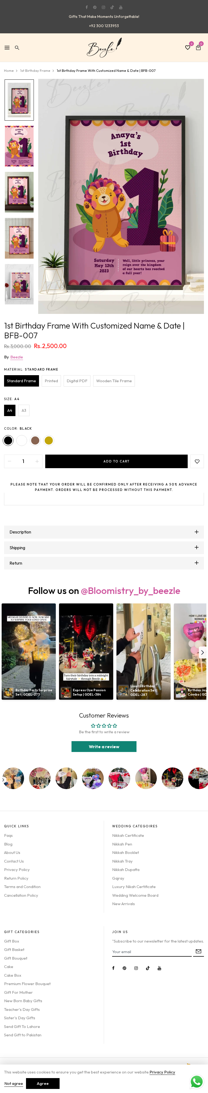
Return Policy (16, 878)
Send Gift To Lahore (22, 1026)
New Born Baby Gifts (23, 1000)
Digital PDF (77, 380)
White (22, 440)
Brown (35, 440)
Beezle (16, 356)
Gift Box (11, 941)
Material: (31, 369)
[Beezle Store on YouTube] (120, 7)
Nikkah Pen (122, 844)
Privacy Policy (17, 869)
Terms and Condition (22, 886)
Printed (51, 380)
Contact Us (14, 861)
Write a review (104, 746)
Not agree (13, 1083)
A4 (9, 410)
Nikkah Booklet (125, 852)
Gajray (118, 878)
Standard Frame (21, 380)
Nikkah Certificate (128, 835)
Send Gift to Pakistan (22, 1034)
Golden (49, 440)
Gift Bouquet (15, 958)
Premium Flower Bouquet (27, 983)
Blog (8, 844)
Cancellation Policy (21, 895)
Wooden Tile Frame (114, 380)
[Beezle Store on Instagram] (103, 7)
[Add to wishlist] (197, 461)
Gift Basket (14, 949)
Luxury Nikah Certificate (134, 886)
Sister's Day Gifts (19, 1017)
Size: (12, 399)
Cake (8, 966)
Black (8, 440)
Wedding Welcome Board (135, 895)
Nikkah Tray (122, 861)
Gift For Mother (18, 992)
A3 (24, 410)
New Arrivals (123, 903)
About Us (12, 852)
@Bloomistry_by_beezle (130, 590)
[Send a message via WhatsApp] (196, 1081)
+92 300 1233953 (104, 25)
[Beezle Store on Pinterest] (94, 7)
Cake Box (12, 975)
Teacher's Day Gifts (22, 1009)
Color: (18, 428)
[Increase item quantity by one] (37, 461)
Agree (43, 1083)
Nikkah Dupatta (125, 869)
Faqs (8, 835)
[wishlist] (188, 48)
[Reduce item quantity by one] (9, 461)
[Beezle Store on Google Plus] (112, 7)
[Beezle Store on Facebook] (87, 7)
